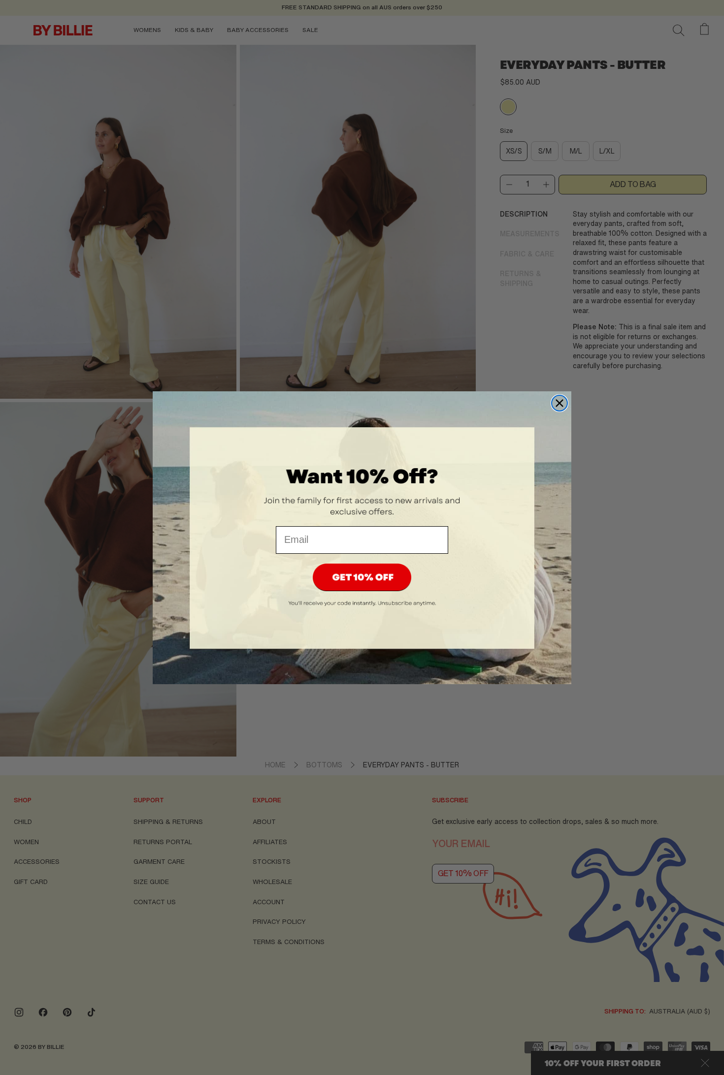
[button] (362, 577)
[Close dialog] (559, 403)
